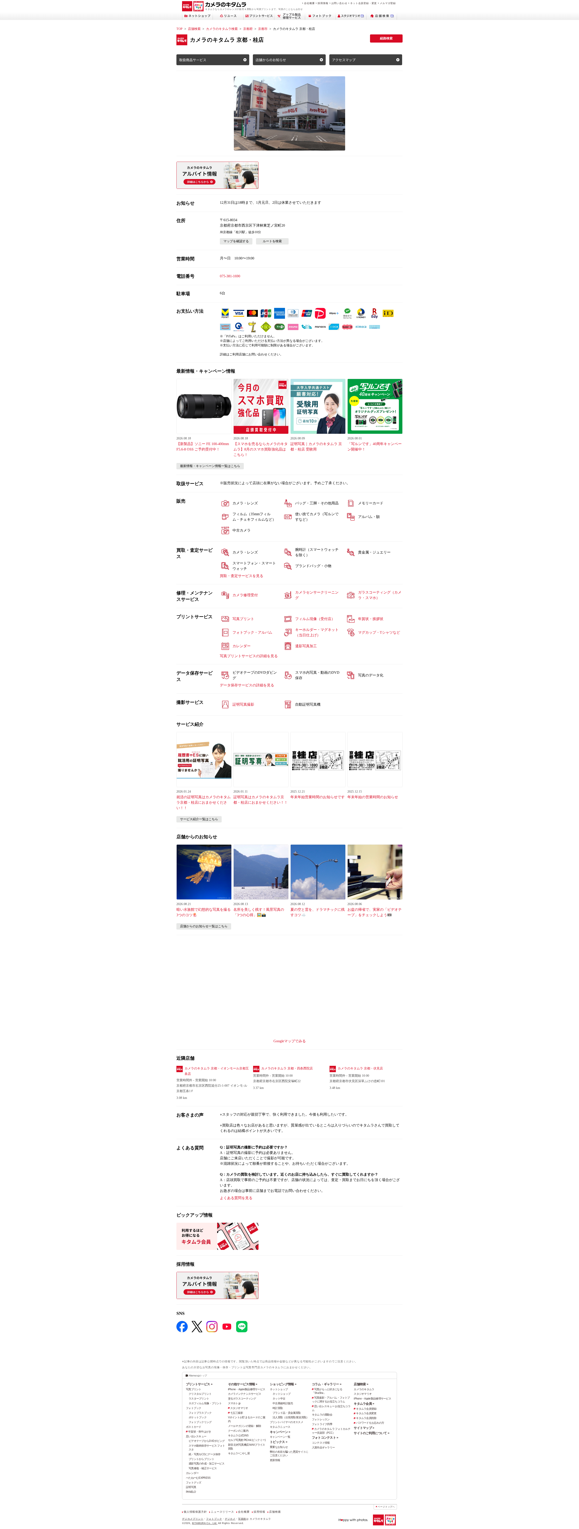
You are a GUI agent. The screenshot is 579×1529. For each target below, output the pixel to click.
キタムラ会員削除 (366, 1418)
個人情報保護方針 (195, 1511)
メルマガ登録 (388, 3)
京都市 (263, 29)
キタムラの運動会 (322, 1414)
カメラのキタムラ (364, 1389)
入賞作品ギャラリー (323, 1447)
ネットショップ (279, 1389)
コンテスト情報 (321, 1442)
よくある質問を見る (236, 1198)
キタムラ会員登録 (366, 1408)
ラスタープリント (199, 1398)
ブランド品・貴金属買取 (287, 1412)
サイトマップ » (364, 1428)
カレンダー (192, 1473)
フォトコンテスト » (325, 1437)
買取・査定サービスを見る (241, 576)
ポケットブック (197, 1417)
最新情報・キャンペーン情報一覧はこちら (210, 466)
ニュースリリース (222, 1511)
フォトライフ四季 (322, 1424)
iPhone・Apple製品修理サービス (246, 1389)
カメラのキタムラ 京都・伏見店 (360, 1068)
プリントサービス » (199, 1384)
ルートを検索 (272, 241)
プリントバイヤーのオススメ (286, 1422)
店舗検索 (194, 29)
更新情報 (275, 1460)
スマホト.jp (234, 1403)
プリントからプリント (201, 1459)
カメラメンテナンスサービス (244, 1393)
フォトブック (193, 1408)
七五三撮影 (236, 1412)
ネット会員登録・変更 (363, 3)
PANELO (191, 1491)
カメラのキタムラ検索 (222, 29)
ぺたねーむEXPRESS (198, 1477)
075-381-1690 (230, 276)
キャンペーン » (280, 1432)
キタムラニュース (280, 1426)
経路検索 (386, 38)
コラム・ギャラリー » (326, 1384)
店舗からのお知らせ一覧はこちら (204, 926)
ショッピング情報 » (283, 1384)
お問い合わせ (339, 3)
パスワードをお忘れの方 (370, 1422)
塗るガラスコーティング (242, 1398)
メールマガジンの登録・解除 (244, 1426)
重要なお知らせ (279, 1447)
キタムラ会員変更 (366, 1413)
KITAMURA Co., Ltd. (204, 1523)
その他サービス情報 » (242, 1384)
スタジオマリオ (239, 1408)
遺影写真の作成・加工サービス (206, 1463)
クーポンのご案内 (238, 1430)
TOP (179, 29)
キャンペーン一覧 (280, 1436)
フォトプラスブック (200, 1412)
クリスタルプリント (200, 1393)
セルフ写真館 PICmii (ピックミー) (247, 1440)
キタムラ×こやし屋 (239, 1453)
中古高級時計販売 (283, 1403)
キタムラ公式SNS (238, 1435)
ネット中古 (279, 1398)
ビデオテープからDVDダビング (207, 1441)
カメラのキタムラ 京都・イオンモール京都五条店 (217, 1071)
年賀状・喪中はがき (199, 1431)
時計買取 (278, 1408)
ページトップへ (386, 1506)
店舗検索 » (361, 1384)
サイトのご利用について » (371, 1433)
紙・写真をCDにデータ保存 (205, 1454)
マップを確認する (236, 241)
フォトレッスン (321, 1419)
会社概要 (309, 3)
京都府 (248, 29)
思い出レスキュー (196, 1436)
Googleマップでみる (289, 1041)
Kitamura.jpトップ (198, 1375)
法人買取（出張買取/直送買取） (291, 1417)
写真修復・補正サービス (203, 1468)
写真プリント (193, 1389)
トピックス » (278, 1442)
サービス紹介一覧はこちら (199, 819)
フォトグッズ (193, 1482)
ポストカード (193, 1426)
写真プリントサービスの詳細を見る (249, 656)
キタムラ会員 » (364, 1403)
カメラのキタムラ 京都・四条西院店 (287, 1068)
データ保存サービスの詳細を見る (247, 685)
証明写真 (191, 1487)
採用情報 (323, 3)
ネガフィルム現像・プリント (205, 1403)
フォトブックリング (200, 1422)
